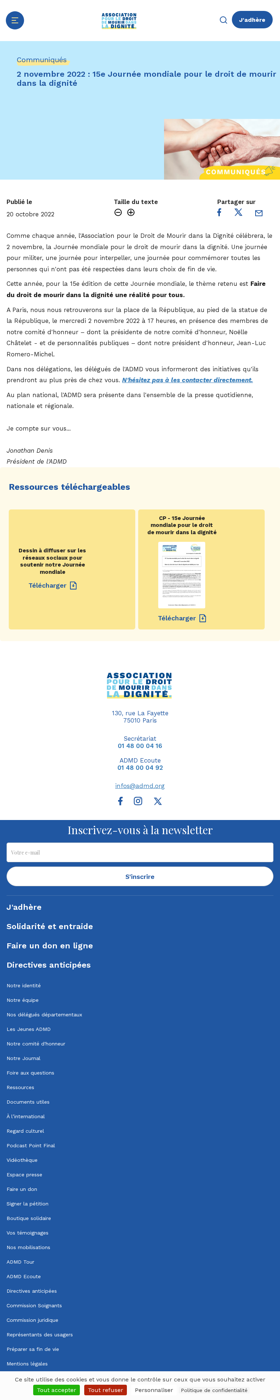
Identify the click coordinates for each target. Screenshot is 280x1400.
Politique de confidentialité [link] (214, 1390)
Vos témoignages (27, 1233)
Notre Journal (23, 1058)
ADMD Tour (20, 1262)
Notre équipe (23, 1000)
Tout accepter (56, 1390)
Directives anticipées (49, 964)
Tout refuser (105, 1390)
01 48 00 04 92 (140, 767)
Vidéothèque (22, 1160)
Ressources (20, 1087)
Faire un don (22, 1189)
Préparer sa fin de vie (33, 1349)
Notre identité (24, 985)
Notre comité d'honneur (36, 1044)
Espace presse (24, 1174)
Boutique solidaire (29, 1218)
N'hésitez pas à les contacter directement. (187, 380)
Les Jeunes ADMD (29, 1029)
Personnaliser (154, 1390)
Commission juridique (32, 1320)
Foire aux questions (30, 1073)
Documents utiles (28, 1102)
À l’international (26, 1116)
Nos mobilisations (28, 1247)
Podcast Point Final (31, 1145)
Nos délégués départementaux (44, 1014)
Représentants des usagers (40, 1334)
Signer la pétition (27, 1204)
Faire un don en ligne (50, 945)
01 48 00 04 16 (140, 745)
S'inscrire (140, 876)
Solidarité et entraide (50, 926)
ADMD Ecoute (24, 1276)
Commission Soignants (34, 1305)
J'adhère (252, 19)
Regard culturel (25, 1131)
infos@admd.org (140, 785)
